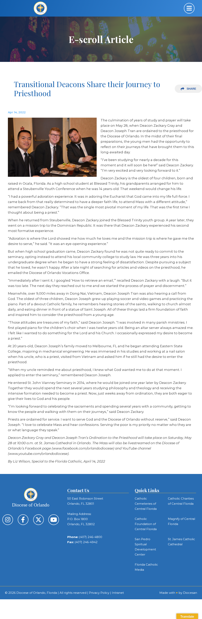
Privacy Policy (99, 593)
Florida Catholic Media (146, 567)
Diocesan (190, 593)
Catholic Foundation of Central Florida (146, 524)
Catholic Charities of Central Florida (181, 501)
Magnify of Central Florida (181, 521)
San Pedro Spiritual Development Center (145, 546)
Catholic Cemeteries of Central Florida (146, 504)
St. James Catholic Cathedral (181, 541)
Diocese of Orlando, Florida (36, 593)
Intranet (118, 593)
